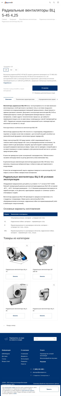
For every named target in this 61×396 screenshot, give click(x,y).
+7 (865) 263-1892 (38, 369)
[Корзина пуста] (58, 2)
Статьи (4, 359)
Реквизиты (24, 361)
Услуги (42, 350)
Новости (23, 364)
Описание (8, 99)
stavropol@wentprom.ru (39, 372)
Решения (43, 361)
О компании (25, 350)
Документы (24, 356)
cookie (15, 393)
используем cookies (10, 387)
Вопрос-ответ (6, 361)
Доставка (4, 356)
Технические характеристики (25, 99)
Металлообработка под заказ (48, 358)
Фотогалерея (25, 359)
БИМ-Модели (6, 353)
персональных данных (28, 390)
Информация (6, 350)
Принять (49, 389)
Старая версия (6, 384)
